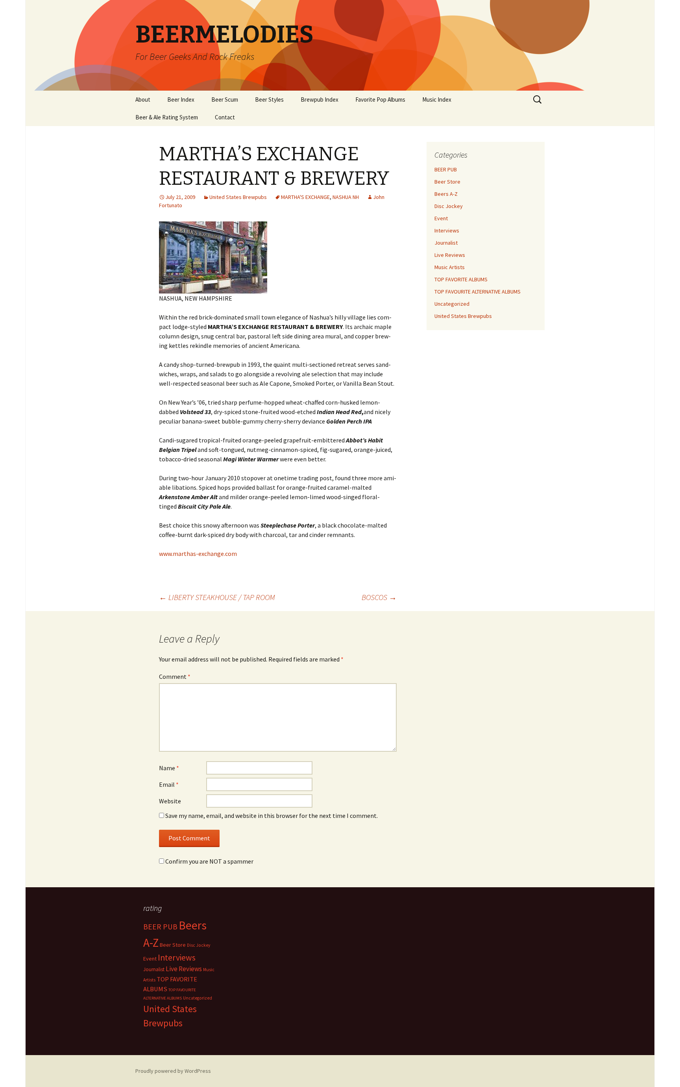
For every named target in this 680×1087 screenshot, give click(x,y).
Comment (174, 676)
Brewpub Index (319, 99)
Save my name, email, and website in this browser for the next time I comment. (271, 815)
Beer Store (447, 181)
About (142, 99)
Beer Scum (224, 99)
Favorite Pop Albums (380, 99)
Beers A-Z (446, 193)
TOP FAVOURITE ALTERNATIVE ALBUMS (477, 291)
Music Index (436, 99)
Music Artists (449, 267)
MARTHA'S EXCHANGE (305, 197)
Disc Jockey (448, 206)
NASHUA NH (346, 197)
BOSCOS (379, 597)
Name (169, 768)
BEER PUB (445, 169)
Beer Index (180, 99)
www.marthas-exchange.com (198, 553)
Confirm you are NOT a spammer (208, 861)
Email (169, 784)
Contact (225, 117)
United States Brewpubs (238, 197)
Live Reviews (449, 254)
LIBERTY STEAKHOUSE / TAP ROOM (217, 597)
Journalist (446, 242)
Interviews (446, 230)
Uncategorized (451, 303)
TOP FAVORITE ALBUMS (461, 279)
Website (170, 801)
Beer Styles (269, 99)
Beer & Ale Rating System (166, 117)
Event (441, 218)
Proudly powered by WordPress (173, 1070)
